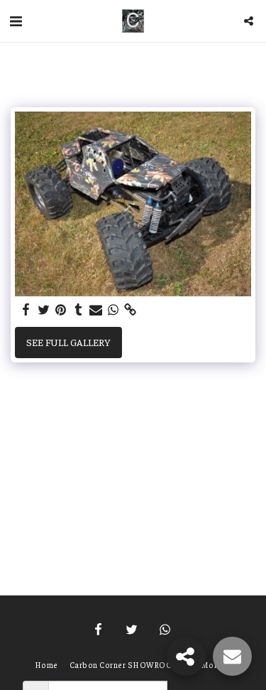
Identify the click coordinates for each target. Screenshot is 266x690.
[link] (130, 309)
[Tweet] (44, 309)
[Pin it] (61, 309)
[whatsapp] (113, 309)
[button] (16, 20)
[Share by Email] (95, 309)
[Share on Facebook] (26, 309)
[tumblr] (78, 309)
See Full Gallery (68, 341)
